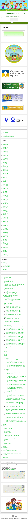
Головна (4, 276)
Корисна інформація (8, 428)
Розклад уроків (6, 447)
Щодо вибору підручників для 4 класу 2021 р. (15, 340)
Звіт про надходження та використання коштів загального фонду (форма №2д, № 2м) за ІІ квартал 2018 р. (16, 372)
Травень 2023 (5, 187)
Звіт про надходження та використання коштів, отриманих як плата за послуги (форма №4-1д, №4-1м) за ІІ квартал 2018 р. (16, 376)
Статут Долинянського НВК (11, 298)
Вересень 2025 (5, 155)
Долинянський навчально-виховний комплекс (14, 14)
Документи (5, 315)
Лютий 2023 (5, 191)
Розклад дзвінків (6, 449)
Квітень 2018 (5, 248)
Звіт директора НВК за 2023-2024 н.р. (13, 320)
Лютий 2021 (5, 214)
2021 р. (5, 352)
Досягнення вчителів (8, 444)
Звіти (5, 317)
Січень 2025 (5, 163)
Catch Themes (17, 521)
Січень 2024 (5, 177)
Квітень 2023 (5, 188)
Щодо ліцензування (8, 303)
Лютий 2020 (5, 226)
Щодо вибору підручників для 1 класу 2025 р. (15, 332)
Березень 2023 (5, 189)
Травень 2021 (5, 210)
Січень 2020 (5, 228)
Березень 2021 (5, 213)
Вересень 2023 (5, 183)
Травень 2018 (5, 247)
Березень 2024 (5, 174)
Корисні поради (7, 431)
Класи (5, 289)
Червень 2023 (5, 185)
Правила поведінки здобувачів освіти (11, 435)
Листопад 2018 (5, 243)
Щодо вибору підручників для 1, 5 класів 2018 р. (15, 343)
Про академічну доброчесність (10, 302)
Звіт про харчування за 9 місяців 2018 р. (13, 406)
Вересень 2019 (5, 233)
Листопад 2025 (5, 152)
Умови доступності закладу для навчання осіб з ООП (14, 284)
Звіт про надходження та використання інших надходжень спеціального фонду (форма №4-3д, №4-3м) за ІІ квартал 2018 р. (16, 380)
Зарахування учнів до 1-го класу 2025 (13, 306)
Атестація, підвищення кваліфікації (10, 455)
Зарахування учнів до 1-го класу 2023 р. (13, 307)
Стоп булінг (5, 454)
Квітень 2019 (5, 236)
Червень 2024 (5, 170)
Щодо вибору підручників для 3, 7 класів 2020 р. (15, 341)
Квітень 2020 (5, 224)
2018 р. (5, 357)
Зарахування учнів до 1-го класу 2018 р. (13, 314)
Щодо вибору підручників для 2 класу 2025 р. (15, 330)
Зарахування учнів (7, 304)
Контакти (6, 278)
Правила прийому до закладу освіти (10, 450)
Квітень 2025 (5, 159)
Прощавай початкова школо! (8, 136)
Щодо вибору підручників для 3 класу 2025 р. (15, 329)
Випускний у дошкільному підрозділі (10, 131)
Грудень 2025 (5, 151)
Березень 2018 (5, 250)
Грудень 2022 (5, 194)
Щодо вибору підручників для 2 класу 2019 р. (15, 344)
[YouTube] (16, 516)
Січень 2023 (5, 192)
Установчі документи (8, 296)
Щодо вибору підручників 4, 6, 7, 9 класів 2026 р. (15, 326)
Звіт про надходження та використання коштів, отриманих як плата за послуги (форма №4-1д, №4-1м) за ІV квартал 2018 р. (16, 395)
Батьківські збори (6, 266)
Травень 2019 (5, 235)
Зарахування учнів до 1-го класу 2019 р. (13, 313)
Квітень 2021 (5, 211)
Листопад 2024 (5, 166)
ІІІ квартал (8, 383)
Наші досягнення (6, 442)
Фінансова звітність (6, 350)
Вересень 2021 (5, 206)
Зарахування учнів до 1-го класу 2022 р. (13, 308)
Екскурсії (4, 267)
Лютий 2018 (5, 251)
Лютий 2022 (5, 200)
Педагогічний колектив (8, 288)
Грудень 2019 (5, 229)
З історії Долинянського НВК (11, 292)
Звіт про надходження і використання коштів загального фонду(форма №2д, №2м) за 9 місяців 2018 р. (15, 400)
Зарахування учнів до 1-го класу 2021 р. (13, 310)
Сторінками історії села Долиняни (12, 293)
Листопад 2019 (5, 231)
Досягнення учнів (7, 443)
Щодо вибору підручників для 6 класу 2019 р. (15, 346)
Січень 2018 (5, 253)
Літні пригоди (5, 132)
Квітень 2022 (5, 199)
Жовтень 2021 (5, 204)
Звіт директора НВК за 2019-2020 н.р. (13, 318)
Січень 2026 (5, 150)
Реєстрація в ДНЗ (6, 422)
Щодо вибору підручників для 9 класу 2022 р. (15, 337)
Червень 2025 (5, 156)
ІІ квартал (7, 369)
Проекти (4, 446)
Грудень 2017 (5, 254)
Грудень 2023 (5, 178)
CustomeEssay (5, 262)
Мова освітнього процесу (9, 281)
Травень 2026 (5, 144)
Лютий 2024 (5, 176)
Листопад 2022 (5, 195)
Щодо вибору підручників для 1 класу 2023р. (14, 336)
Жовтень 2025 (5, 154)
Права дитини (7, 436)
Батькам (4, 429)
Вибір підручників (7, 325)
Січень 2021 (5, 216)
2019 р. (5, 355)
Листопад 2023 (5, 180)
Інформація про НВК (7, 277)
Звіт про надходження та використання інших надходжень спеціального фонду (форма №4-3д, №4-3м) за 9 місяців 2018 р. (15, 404)
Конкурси (6, 439)
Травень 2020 (5, 222)
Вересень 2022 (5, 198)
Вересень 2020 (5, 221)
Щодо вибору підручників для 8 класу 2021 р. (15, 339)
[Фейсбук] (13, 516)
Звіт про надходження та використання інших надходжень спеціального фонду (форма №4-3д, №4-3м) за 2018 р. (15, 409)
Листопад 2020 (5, 218)
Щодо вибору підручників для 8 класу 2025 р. (15, 328)
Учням (4, 434)
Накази (5, 347)
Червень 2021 (5, 209)
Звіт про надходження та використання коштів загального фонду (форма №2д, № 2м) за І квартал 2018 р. (16, 362)
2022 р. (5, 351)
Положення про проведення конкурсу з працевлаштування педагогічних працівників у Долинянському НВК (13, 323)
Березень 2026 (5, 147)
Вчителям (5, 427)
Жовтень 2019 (5, 232)
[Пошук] (11, 19)
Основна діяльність (9, 348)
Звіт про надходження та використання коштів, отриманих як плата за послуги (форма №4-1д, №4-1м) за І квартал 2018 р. (16, 367)
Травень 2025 (5, 158)
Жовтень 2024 (5, 167)
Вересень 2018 (5, 246)
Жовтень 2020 (5, 220)
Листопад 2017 (5, 255)
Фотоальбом (5, 425)
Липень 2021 (5, 207)
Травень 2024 (5, 172)
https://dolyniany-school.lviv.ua (11, 469)
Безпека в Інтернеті (8, 440)
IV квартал (8, 392)
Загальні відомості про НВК (9, 280)
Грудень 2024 (5, 165)
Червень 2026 (5, 143)
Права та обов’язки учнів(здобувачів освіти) (12, 438)
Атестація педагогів (6, 265)
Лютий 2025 (5, 162)
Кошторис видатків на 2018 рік (13, 359)
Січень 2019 (5, 240)
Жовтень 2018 (5, 244)
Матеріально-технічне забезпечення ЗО (12, 285)
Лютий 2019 (5, 239)
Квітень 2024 (5, 173)
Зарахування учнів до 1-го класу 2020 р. (13, 311)
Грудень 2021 (5, 202)
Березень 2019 (5, 237)
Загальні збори (5, 457)
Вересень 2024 (5, 169)
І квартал (7, 358)
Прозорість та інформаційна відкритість (10, 295)
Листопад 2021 (5, 203)
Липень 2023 (5, 184)
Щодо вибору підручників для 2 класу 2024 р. (15, 335)
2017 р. (5, 418)
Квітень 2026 (5, 145)
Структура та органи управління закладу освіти (13, 282)
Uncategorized (5, 263)
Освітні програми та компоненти (9, 451)
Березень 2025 (5, 161)
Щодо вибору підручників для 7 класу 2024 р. (15, 333)
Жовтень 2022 (5, 196)
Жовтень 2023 (5, 181)
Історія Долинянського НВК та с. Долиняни (12, 291)
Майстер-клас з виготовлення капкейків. (10, 133)
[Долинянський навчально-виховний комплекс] (14, 11)
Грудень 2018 (5, 242)
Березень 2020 (5, 225)
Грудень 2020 (5, 217)
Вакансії (4, 424)
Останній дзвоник (6, 135)
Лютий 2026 (5, 148)
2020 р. (5, 354)
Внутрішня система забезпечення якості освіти (12, 453)
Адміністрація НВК (7, 287)
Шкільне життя (5, 269)
